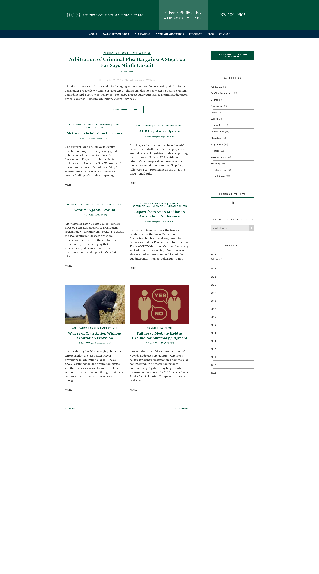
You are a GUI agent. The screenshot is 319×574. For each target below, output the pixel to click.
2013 (213, 341)
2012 (213, 349)
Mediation (159, 206)
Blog (211, 34)
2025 (213, 254)
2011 (213, 357)
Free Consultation (232, 55)
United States (142, 53)
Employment (109, 328)
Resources (195, 34)
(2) (217, 259)
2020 (213, 284)
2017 (213, 309)
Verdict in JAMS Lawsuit (94, 210)
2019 (213, 292)
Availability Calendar (116, 34)
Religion (215, 150)
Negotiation (217, 144)
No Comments (136, 79)
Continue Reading (127, 109)
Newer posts (72, 408)
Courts (126, 53)
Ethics (214, 112)
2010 (213, 365)
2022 (213, 268)
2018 (213, 300)
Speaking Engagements (170, 34)
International (141, 206)
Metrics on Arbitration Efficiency (94, 133)
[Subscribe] (251, 228)
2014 (213, 333)
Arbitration (111, 53)
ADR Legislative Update (159, 131)
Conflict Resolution (97, 125)
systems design (219, 157)
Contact (224, 34)
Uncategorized (177, 206)
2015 (213, 325)
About (93, 34)
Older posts (182, 408)
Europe (214, 118)
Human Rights (218, 125)
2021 (213, 276)
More (68, 184)
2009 (213, 373)
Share (152, 79)
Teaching (215, 163)
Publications (142, 34)
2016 (213, 317)
